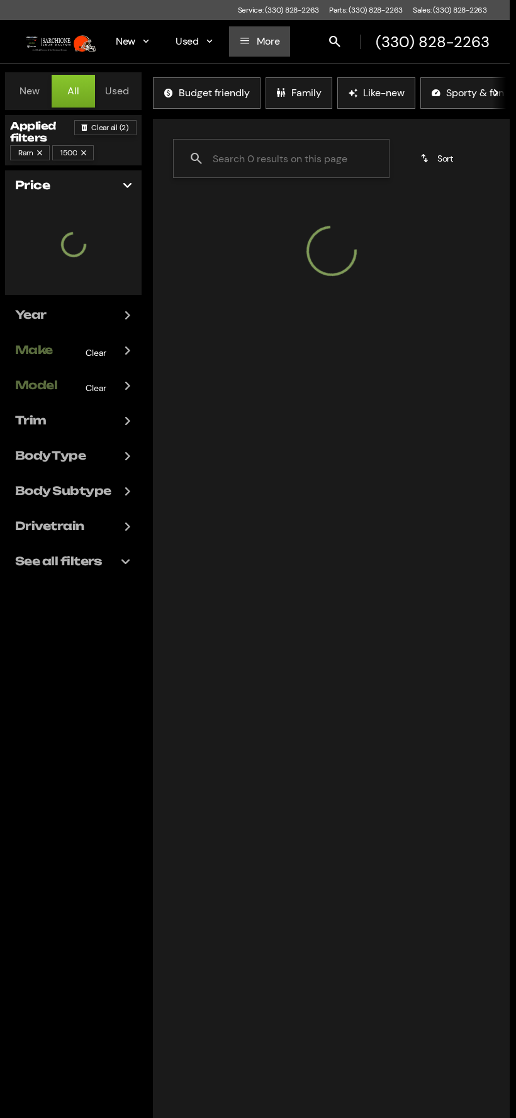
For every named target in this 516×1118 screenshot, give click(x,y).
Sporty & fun (475, 92)
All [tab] (73, 90)
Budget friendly (214, 92)
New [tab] (30, 90)
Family (306, 92)
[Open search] (335, 41)
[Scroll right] (496, 93)
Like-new (384, 92)
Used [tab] (117, 90)
